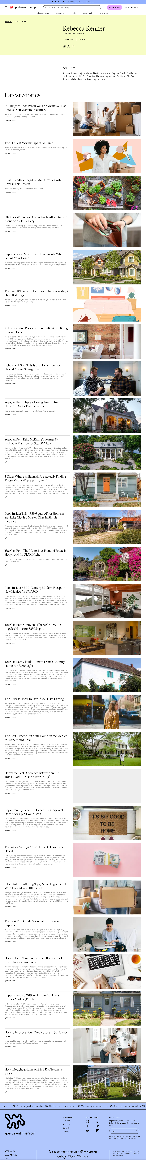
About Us (66, 1124)
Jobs (6, 1158)
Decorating (60, 13)
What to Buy (104, 13)
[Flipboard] (97, 1130)
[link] (36, 108)
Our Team (8, 21)
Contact (66, 1128)
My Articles (84, 39)
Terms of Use (118, 1138)
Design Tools (87, 13)
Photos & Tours (43, 13)
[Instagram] (64, 46)
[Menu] (6, 7)
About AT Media (11, 1155)
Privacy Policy (131, 1138)
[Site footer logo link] (32, 1123)
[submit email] (136, 1131)
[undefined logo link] (23, 7)
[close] (144, 1161)
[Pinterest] (97, 1126)
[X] (68, 46)
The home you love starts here (44, 1106)
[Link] (73, 46)
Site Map (66, 1131)
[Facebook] (87, 1126)
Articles (73, 13)
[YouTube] (87, 1130)
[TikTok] (97, 1121)
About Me (69, 39)
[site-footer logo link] (10, 1152)
